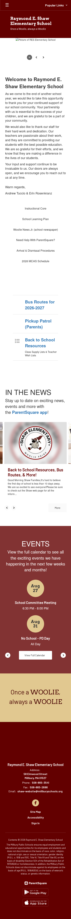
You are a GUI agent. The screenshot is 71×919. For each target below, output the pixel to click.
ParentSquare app (29, 412)
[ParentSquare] (36, 883)
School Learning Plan (35, 219)
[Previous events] (7, 655)
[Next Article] (13, 507)
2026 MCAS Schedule (35, 261)
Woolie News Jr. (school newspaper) (35, 230)
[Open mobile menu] (7, 5)
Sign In (35, 823)
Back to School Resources (40, 343)
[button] (56, 5)
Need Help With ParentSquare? (35, 240)
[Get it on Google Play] (35, 892)
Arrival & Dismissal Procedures (36, 250)
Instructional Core (35, 208)
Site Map (35, 811)
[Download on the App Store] (35, 903)
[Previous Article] (6, 507)
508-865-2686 (39, 787)
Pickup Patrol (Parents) (38, 324)
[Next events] (63, 655)
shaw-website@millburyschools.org (40, 791)
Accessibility (35, 817)
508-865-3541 (40, 782)
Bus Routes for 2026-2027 (40, 305)
